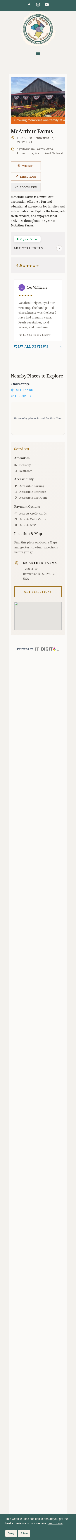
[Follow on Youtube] (47, 4)
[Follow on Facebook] (29, 4)
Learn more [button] (55, 1523)
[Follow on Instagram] (38, 4)
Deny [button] (11, 1533)
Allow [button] (24, 1533)
